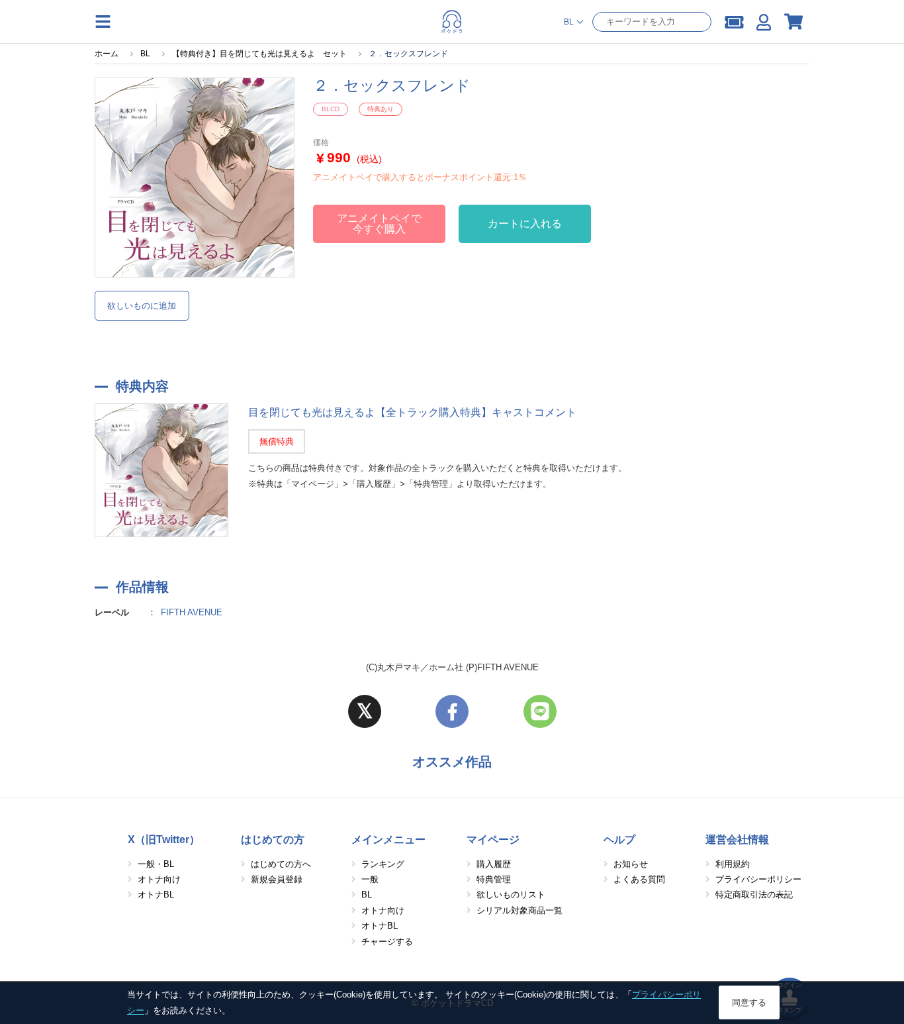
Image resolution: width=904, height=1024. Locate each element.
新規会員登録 (276, 879)
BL (366, 894)
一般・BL (156, 864)
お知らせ (630, 864)
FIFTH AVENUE (191, 612)
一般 (370, 879)
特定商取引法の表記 (754, 894)
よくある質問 (639, 879)
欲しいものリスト (510, 894)
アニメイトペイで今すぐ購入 (379, 223)
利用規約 (732, 864)
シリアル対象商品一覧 (519, 910)
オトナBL (156, 894)
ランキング (382, 864)
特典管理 (493, 879)
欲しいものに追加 (141, 306)
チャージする (387, 942)
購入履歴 (493, 864)
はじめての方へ (281, 864)
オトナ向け (159, 879)
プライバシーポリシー (758, 879)
